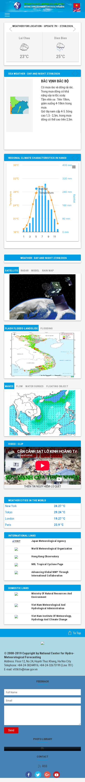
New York (11, 506)
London (9, 518)
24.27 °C (59, 506)
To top (77, 633)
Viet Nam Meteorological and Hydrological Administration (48, 606)
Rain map (48, 270)
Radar (24, 270)
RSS (44, 766)
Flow (19, 386)
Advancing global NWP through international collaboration (49, 573)
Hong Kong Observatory (45, 556)
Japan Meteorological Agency (48, 540)
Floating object (57, 386)
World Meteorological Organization (51, 548)
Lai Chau (24, 38)
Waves (9, 386)
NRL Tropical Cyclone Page (47, 564)
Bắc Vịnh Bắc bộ (55, 81)
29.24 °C (59, 512)
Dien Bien (60, 38)
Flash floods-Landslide (21, 328)
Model (35, 270)
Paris (8, 525)
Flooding (46, 328)
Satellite (11, 270)
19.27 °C (59, 518)
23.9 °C (59, 524)
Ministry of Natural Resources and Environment (51, 595)
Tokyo (8, 512)
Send (11, 730)
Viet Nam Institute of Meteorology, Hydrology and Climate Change (51, 617)
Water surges (34, 386)
